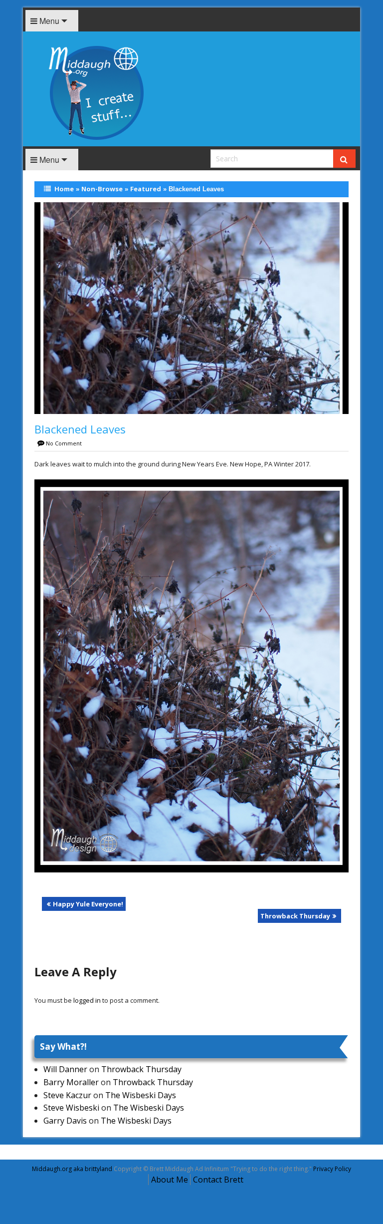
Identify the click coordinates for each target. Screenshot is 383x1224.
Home (64, 188)
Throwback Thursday (295, 915)
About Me (169, 1179)
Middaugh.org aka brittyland (72, 1169)
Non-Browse (102, 188)
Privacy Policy (332, 1169)
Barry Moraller (71, 1082)
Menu (48, 20)
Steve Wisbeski (71, 1107)
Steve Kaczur (67, 1095)
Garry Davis (65, 1120)
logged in (87, 1000)
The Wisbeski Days (140, 1095)
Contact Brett (218, 1179)
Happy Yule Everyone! (88, 903)
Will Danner (65, 1069)
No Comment (64, 443)
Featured (145, 188)
